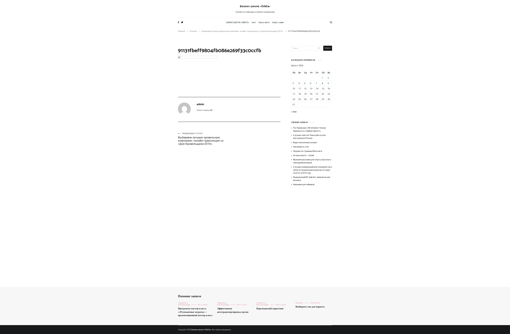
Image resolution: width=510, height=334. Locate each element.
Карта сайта (264, 22)
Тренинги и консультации (184, 304)
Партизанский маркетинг (270, 309)
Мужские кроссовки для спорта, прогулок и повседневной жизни (312, 161)
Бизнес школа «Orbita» (255, 6)
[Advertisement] (311, 210)
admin (200, 104)
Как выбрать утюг (301, 147)
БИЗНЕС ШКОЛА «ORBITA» (237, 22)
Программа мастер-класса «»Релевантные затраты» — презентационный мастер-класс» (195, 312)
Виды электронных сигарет (305, 142)
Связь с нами (278, 22)
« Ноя (293, 111)
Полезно (299, 303)
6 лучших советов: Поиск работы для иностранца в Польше (309, 136)
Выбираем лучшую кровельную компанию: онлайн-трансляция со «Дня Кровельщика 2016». (201, 139)
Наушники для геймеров (303, 184)
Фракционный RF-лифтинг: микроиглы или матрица (311, 178)
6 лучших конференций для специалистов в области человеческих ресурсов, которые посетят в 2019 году (312, 170)
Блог (254, 22)
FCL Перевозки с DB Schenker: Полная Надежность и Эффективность (309, 129)
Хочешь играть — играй (303, 155)
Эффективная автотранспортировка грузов (232, 310)
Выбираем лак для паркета (310, 307)
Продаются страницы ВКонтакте (307, 151)
